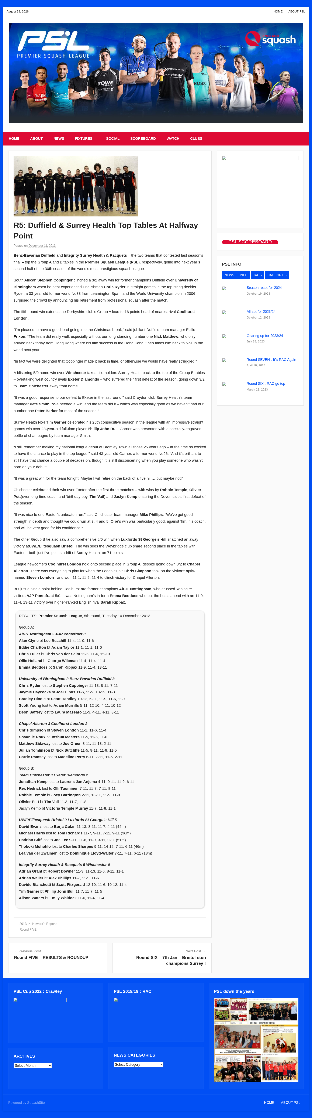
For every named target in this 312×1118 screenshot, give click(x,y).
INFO (243, 275)
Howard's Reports (44, 923)
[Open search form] (301, 138)
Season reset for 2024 (264, 288)
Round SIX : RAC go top (266, 384)
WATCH (173, 139)
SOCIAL (112, 139)
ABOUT (36, 139)
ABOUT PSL (296, 11)
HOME (278, 11)
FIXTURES (83, 139)
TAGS (257, 275)
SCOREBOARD (143, 139)
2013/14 (25, 923)
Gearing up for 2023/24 (265, 336)
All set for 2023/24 (261, 312)
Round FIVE (28, 929)
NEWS (58, 139)
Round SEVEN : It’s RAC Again (271, 360)
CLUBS (196, 139)
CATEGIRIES (277, 275)
